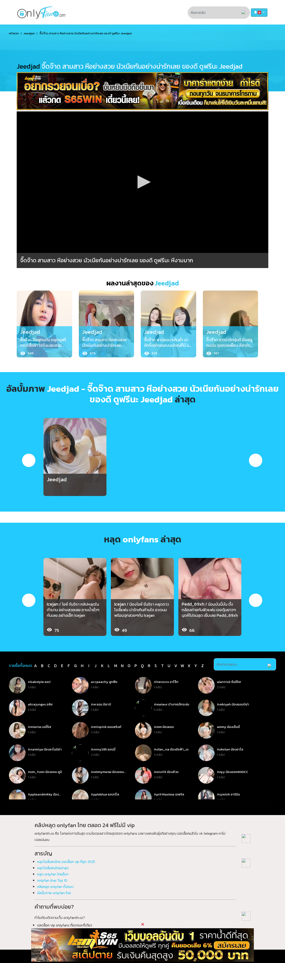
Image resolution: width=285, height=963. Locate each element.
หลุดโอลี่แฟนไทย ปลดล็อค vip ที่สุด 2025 (66, 861)
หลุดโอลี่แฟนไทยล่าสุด (53, 868)
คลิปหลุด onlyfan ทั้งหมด (55, 886)
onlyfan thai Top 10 (52, 880)
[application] (142, 182)
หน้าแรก (14, 33)
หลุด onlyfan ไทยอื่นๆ (52, 874)
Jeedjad (29, 33)
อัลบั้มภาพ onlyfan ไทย (54, 892)
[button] (259, 12)
